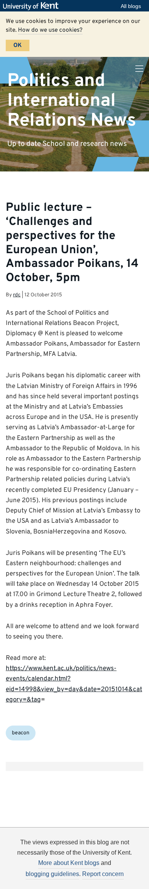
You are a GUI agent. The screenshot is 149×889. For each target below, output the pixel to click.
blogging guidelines (52, 874)
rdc (17, 295)
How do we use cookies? (50, 30)
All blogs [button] (131, 6)
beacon (20, 733)
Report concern (103, 874)
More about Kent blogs (68, 863)
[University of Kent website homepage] (32, 6)
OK (17, 45)
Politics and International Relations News (71, 100)
